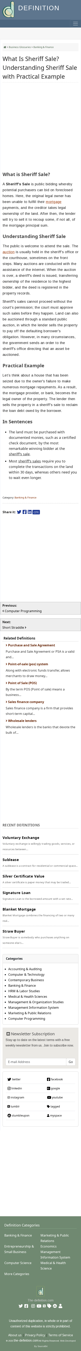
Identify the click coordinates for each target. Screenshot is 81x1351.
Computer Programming (26, 1018)
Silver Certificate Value (37, 879)
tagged (55, 1106)
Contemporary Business (26, 980)
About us (15, 1335)
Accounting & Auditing (25, 969)
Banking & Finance (43, 47)
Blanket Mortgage (39, 915)
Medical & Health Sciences (27, 996)
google (55, 1088)
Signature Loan (38, 895)
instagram (17, 1097)
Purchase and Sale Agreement (31, 645)
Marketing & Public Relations (29, 1013)
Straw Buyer (36, 937)
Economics (48, 1246)
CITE (36, 512)
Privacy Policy (35, 1335)
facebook (56, 1079)
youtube (57, 1097)
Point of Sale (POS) (22, 683)
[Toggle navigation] (75, 24)
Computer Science (17, 1263)
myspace (55, 1115)
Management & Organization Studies (36, 1002)
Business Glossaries (20, 47)
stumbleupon (20, 1115)
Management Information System (33, 1007)
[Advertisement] (40, 125)
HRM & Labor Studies (24, 991)
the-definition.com (26, 1340)
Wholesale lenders (22, 721)
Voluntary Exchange (39, 843)
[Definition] (8, 9)
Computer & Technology (26, 974)
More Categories (16, 1274)
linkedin (16, 1088)
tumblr (15, 1106)
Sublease (40, 862)
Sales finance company (25, 702)
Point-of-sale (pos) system (27, 664)
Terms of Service (60, 1335)
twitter (16, 1079)
